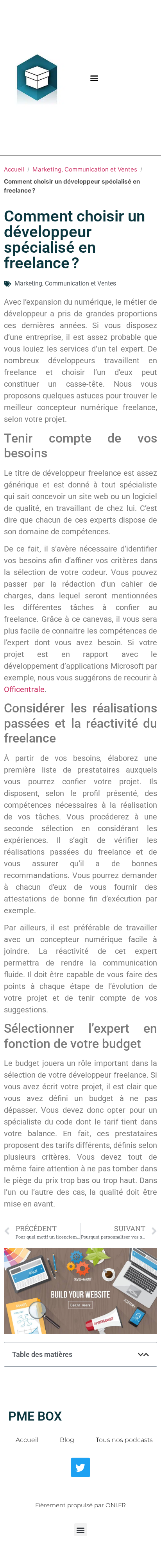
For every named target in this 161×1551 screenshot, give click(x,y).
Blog (67, 1440)
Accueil (14, 169)
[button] (94, 77)
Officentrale (24, 689)
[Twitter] (80, 1467)
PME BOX (35, 1416)
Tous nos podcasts (124, 1440)
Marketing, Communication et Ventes (84, 169)
